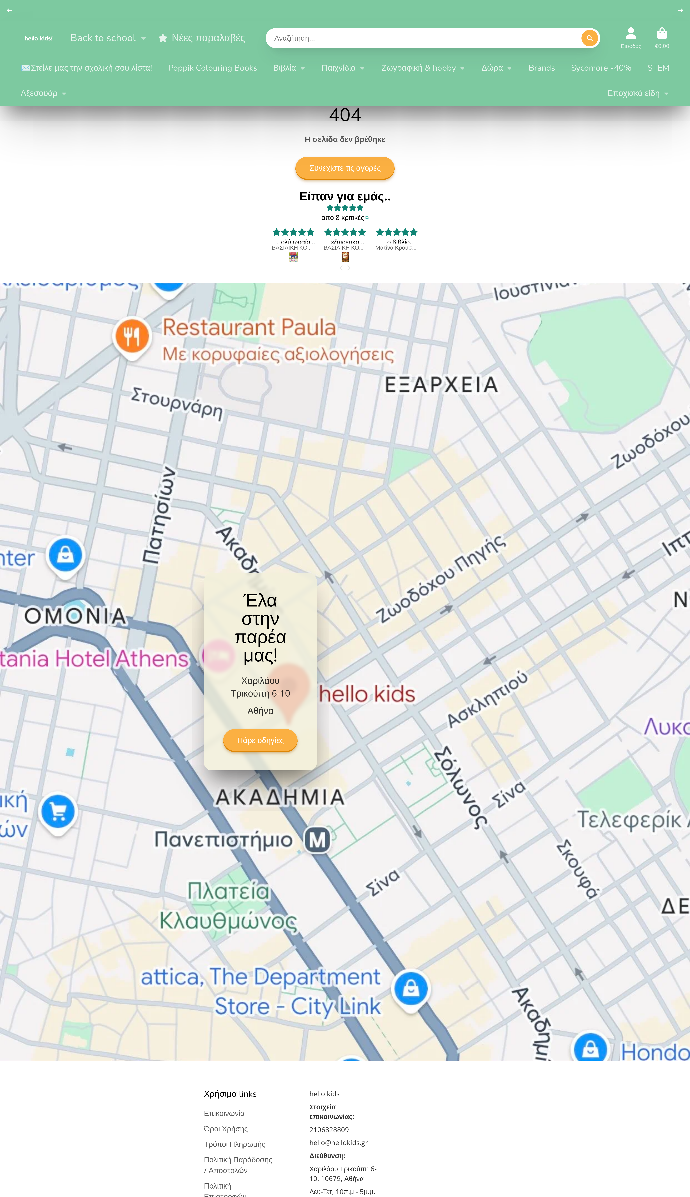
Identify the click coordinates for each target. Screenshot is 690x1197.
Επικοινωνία (224, 1113)
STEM (658, 67)
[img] (345, 208)
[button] (342, 267)
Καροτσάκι (662, 38)
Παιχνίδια (339, 67)
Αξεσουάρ (39, 93)
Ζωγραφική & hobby (418, 67)
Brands (542, 67)
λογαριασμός (631, 38)
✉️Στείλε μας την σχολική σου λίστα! (86, 67)
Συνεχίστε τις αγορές (345, 168)
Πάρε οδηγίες (260, 740)
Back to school (103, 38)
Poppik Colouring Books (212, 67)
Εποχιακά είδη (633, 93)
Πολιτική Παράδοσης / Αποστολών (238, 1164)
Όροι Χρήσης (226, 1128)
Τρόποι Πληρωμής (234, 1144)
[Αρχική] (39, 38)
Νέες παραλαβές (208, 38)
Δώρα (492, 67)
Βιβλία (284, 67)
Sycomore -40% (601, 67)
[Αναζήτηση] (589, 38)
